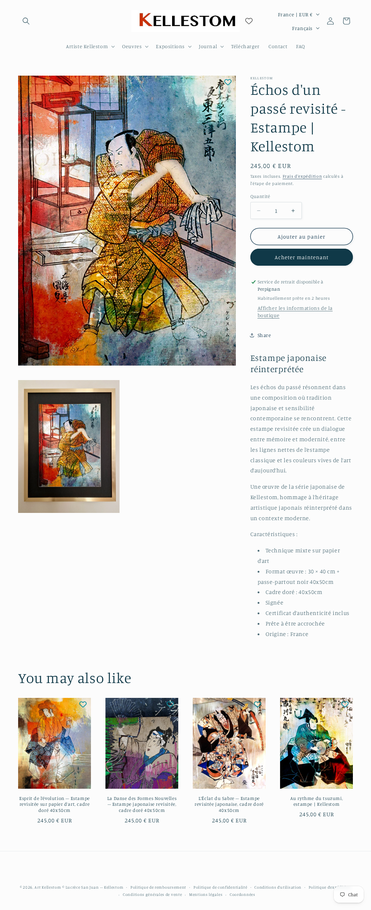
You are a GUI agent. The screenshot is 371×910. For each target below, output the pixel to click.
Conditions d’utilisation (277, 887)
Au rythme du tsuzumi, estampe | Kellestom (316, 801)
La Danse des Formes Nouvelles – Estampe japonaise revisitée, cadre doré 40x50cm (141, 804)
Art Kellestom (47, 887)
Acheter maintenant (302, 257)
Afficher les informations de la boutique (295, 311)
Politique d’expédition (330, 887)
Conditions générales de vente (152, 894)
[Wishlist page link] (249, 21)
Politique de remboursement (158, 887)
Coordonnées (242, 894)
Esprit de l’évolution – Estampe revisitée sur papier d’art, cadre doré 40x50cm (54, 804)
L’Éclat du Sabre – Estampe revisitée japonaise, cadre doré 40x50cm (229, 804)
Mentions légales (205, 894)
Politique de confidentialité (220, 887)
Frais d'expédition (302, 176)
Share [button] (264, 335)
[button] (26, 21)
